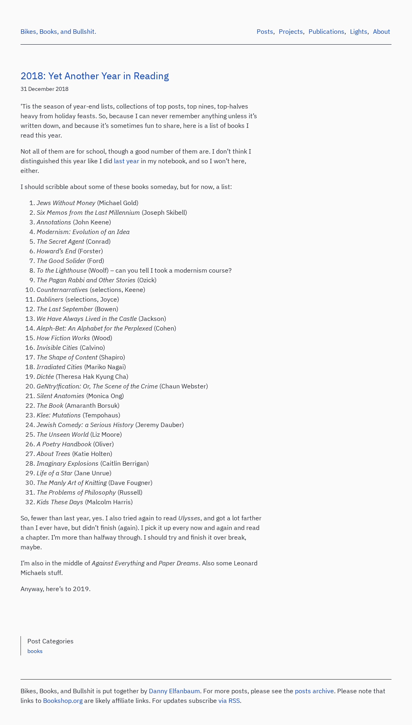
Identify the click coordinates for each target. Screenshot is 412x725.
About (381, 31)
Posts (265, 31)
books (35, 651)
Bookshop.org (62, 700)
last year (126, 161)
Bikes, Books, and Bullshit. (58, 31)
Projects (291, 31)
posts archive (314, 691)
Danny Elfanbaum (174, 691)
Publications (326, 31)
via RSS (229, 700)
